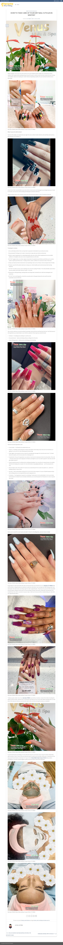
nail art (37, 920)
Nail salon (28, 920)
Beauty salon (24, 920)
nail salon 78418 (26, 697)
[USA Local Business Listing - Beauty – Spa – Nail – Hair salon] (7, 5)
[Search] (15, 4)
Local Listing (37, 18)
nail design (41, 920)
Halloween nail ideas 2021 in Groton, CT (46, 933)
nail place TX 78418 (48, 585)
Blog (18, 4)
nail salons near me (46, 920)
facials (35, 920)
